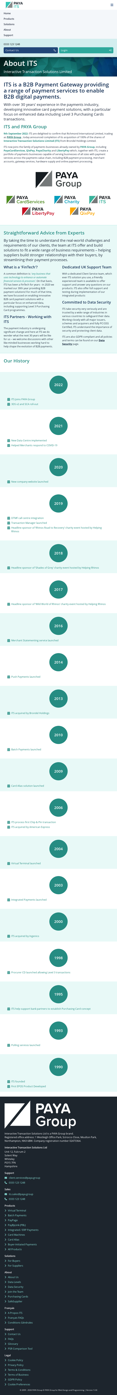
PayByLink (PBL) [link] (16, 1225)
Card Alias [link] (13, 1239)
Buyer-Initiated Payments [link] (22, 1244)
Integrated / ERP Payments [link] (23, 1230)
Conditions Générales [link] (20, 1322)
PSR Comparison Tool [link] (19, 1348)
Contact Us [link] (14, 1334)
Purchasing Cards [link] (17, 1296)
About (7, 29)
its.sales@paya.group (20, 1194)
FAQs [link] (10, 1339)
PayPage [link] (12, 1220)
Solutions (9, 24)
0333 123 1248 (12, 44)
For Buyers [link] (13, 1260)
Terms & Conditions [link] (18, 1370)
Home (7, 13)
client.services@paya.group (24, 1177)
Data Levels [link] (14, 1282)
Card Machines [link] (16, 1234)
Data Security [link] (15, 1287)
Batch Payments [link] (17, 1215)
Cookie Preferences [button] (18, 1384)
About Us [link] (13, 1277)
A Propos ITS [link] (14, 1313)
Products (9, 18)
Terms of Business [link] (18, 1374)
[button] (58, 193)
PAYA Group (14, 137)
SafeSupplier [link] (14, 1301)
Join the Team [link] (15, 1291)
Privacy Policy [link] (15, 1365)
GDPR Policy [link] (14, 1379)
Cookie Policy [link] (15, 1360)
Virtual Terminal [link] (16, 1210)
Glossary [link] (12, 1343)
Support (8, 35)
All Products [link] (14, 1249)
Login (64, 50)
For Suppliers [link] (15, 1265)
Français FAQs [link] (15, 1317)
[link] (40, 1114)
